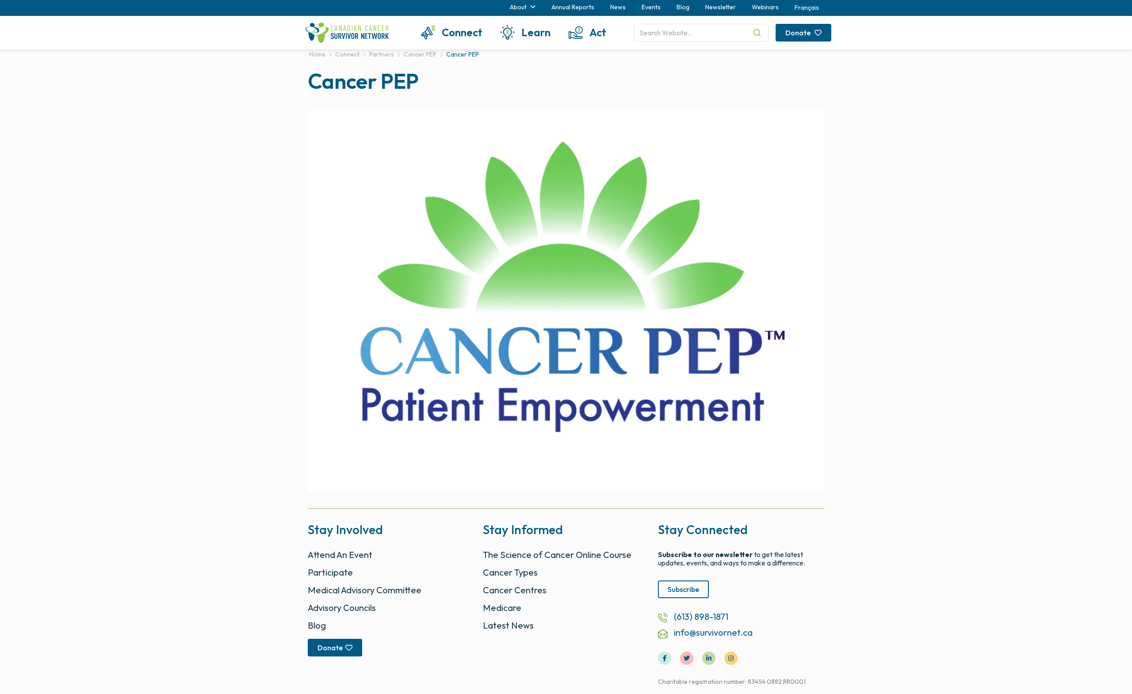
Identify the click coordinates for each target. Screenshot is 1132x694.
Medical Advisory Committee (364, 589)
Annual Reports (572, 7)
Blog (683, 7)
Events (651, 7)
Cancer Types (510, 572)
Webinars (765, 7)
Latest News (508, 625)
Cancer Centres (515, 589)
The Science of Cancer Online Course (557, 554)
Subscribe (683, 589)
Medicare (502, 607)
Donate (798, 32)
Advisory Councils (342, 607)
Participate (330, 572)
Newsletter (720, 7)
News (618, 7)
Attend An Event (340, 554)
